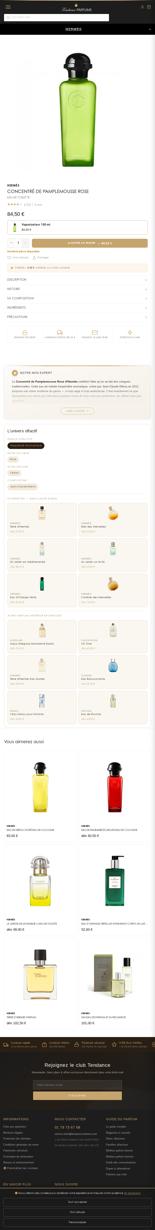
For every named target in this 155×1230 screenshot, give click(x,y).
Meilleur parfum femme (119, 1150)
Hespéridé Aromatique (26, 445)
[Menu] (8, 7)
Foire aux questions (14, 1126)
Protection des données (17, 1138)
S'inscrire (77, 1095)
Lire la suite (75, 411)
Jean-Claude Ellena (23, 487)
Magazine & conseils (118, 1132)
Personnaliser (77, 1222)
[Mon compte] (142, 7)
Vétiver (14, 473)
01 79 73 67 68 (67, 1127)
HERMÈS (13, 185)
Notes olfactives (115, 1138)
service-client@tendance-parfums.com (76, 1134)
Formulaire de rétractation (18, 1156)
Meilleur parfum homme (119, 1156)
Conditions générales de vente (21, 1144)
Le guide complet (116, 1126)
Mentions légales (13, 1132)
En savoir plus (132, 1193)
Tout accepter (77, 1202)
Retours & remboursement (18, 1162)
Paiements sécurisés (15, 1150)
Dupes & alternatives (118, 1168)
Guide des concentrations (121, 1162)
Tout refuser (77, 1212)
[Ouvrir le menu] (150, 29)
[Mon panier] (149, 7)
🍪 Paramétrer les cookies (20, 1168)
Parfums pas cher (116, 1174)
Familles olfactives (117, 1144)
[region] (77, 1044)
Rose (13, 459)
